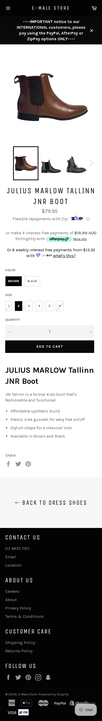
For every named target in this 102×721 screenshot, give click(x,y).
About (11, 599)
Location (13, 565)
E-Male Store (51, 8)
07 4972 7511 (17, 548)
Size (8, 295)
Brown (13, 281)
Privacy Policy (18, 608)
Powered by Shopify (54, 694)
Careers (12, 591)
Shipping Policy (20, 642)
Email (10, 556)
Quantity (12, 320)
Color (10, 270)
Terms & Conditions (24, 616)
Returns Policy (18, 650)
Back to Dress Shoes (53, 502)
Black (32, 281)
